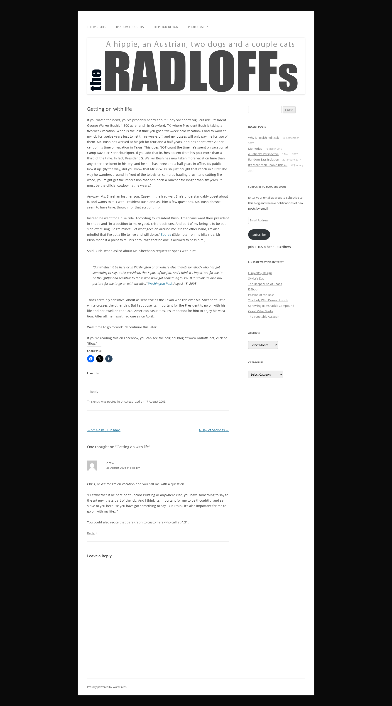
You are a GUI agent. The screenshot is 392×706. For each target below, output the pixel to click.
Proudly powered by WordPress (107, 687)
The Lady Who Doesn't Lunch (268, 300)
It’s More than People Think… (267, 165)
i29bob (252, 289)
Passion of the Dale (261, 295)
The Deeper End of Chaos (265, 284)
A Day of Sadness (214, 430)
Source (166, 234)
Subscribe (259, 235)
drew (110, 463)
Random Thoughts (130, 27)
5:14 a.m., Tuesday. (103, 430)
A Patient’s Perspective (263, 154)
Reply (91, 533)
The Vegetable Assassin (263, 317)
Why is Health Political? (263, 138)
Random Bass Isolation (263, 159)
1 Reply (92, 391)
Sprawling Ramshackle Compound (271, 306)
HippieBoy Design (166, 27)
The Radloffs (96, 27)
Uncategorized (130, 401)
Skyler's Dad (256, 278)
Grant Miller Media (260, 311)
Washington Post (160, 283)
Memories (255, 148)
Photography (198, 27)
